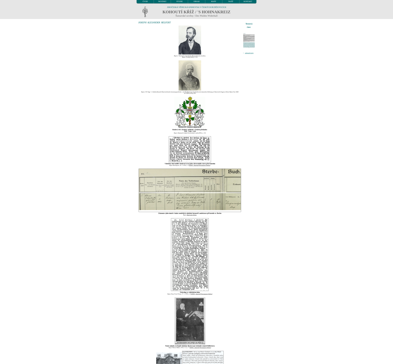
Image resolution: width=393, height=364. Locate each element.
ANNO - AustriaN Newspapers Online (199, 165)
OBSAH (197, 1)
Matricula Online (192, 215)
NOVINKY (162, 1)
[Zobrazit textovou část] (249, 40)
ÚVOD (145, 1)
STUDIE (179, 1)
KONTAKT (248, 1)
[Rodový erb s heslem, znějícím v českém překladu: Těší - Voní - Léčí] (190, 112)
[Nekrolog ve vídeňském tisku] (190, 254)
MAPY (213, 1)
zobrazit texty (249, 53)
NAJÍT (230, 1)
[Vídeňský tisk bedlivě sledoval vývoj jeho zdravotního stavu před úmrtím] (190, 149)
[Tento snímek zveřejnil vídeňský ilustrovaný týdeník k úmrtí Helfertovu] (190, 321)
